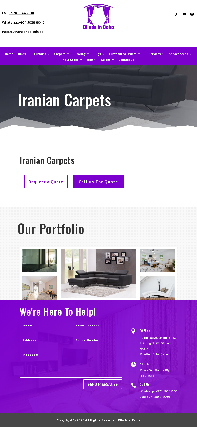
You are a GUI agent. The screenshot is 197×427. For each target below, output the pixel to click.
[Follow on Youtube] (184, 14)
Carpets (60, 54)
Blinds (21, 54)
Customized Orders (123, 54)
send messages (103, 384)
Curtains (40, 54)
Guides (106, 59)
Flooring (80, 54)
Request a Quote (45, 181)
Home (9, 54)
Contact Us (126, 59)
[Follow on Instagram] (192, 14)
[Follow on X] (177, 14)
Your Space (70, 59)
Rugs (97, 54)
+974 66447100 (166, 391)
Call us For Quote (98, 181)
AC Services (153, 54)
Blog (90, 59)
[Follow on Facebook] (169, 14)
